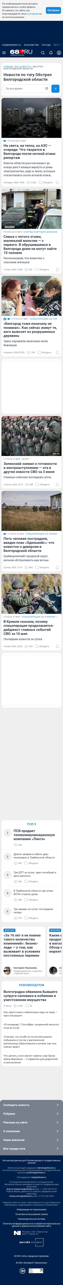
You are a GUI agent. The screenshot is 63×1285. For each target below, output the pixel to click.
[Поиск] (43, 52)
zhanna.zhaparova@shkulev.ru (20, 1189)
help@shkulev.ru (38, 1177)
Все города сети (14, 1148)
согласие (32, 13)
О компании (11, 1131)
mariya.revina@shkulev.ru (21, 1196)
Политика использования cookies (31, 1214)
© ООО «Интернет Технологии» (31, 1262)
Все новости (22, 67)
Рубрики (9, 1113)
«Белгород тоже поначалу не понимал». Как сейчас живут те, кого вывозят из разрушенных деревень (30, 330)
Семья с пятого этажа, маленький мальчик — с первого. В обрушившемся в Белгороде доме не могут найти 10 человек (30, 245)
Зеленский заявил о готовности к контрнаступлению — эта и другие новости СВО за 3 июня (30, 468)
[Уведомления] (51, 52)
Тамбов (8, 67)
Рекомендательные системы (31, 1219)
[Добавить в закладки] (57, 183)
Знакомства (31, 45)
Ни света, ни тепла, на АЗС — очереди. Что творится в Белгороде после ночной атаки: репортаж (30, 152)
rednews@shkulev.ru (46, 1168)
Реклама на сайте (15, 1122)
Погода (46, 45)
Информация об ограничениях (31, 1209)
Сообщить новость (16, 1105)
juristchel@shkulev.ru (35, 1172)
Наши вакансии (14, 1140)
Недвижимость (11, 45)
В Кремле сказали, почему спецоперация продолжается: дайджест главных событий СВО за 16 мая (29, 628)
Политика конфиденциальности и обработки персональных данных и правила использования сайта (31, 1225)
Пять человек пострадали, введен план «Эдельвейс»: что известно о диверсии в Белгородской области (29, 545)
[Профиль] (59, 52)
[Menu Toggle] (4, 52)
